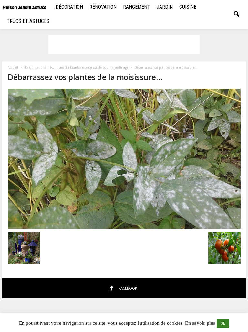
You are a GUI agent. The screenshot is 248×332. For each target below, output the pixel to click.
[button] (236, 14)
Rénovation (103, 7)
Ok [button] (223, 323)
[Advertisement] (124, 44)
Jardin (165, 7)
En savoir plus (200, 323)
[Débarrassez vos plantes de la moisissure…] (124, 159)
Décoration (69, 7)
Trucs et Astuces (28, 21)
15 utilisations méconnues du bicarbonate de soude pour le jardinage (76, 67)
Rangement (136, 7)
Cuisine (187, 7)
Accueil (13, 67)
